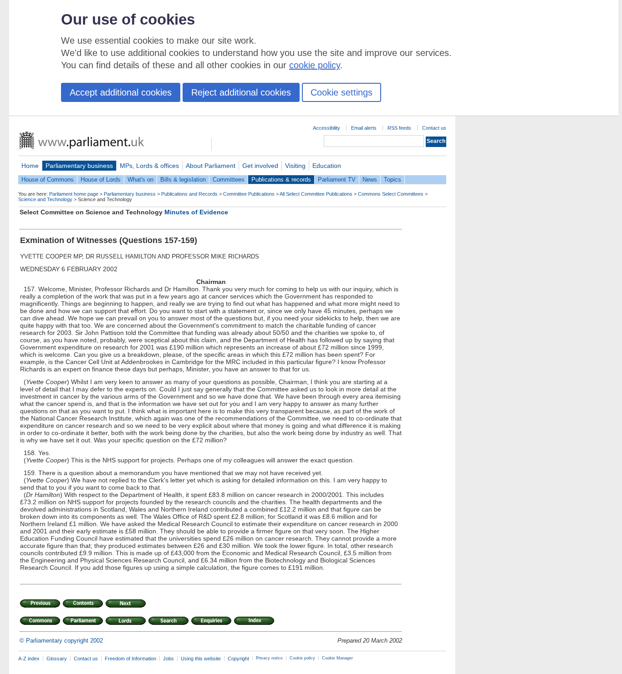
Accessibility (326, 128)
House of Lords (101, 179)
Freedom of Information (130, 658)
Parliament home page (73, 194)
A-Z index (29, 658)
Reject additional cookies (241, 92)
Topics (392, 179)
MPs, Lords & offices (149, 165)
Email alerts (364, 128)
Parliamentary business (79, 165)
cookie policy (314, 65)
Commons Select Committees (390, 194)
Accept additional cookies (121, 92)
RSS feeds (399, 128)
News (369, 179)
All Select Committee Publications (316, 194)
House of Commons (47, 179)
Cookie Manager (337, 658)
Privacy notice (269, 658)
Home (30, 165)
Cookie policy (302, 658)
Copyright (238, 658)
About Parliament (210, 165)
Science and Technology (45, 199)
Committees (229, 179)
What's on (140, 179)
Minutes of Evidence (196, 212)
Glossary (56, 658)
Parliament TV (337, 179)
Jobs (168, 658)
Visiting (295, 165)
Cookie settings (341, 92)
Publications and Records (189, 194)
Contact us (434, 128)
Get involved (260, 165)
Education (326, 165)
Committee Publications (249, 194)
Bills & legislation (183, 179)
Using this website (201, 658)
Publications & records (281, 179)
